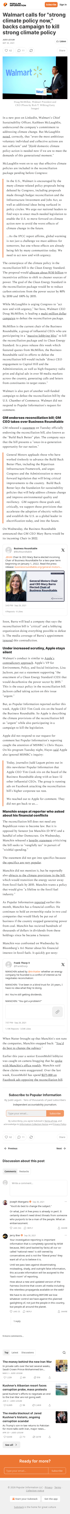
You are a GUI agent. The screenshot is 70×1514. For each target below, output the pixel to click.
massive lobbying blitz (42, 336)
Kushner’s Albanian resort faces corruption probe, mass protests (25, 1387)
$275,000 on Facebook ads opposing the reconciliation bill (32, 1077)
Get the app (51, 1498)
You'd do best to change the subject (33, 1045)
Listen (63, 41)
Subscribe (51, 4)
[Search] (64, 1352)
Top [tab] (6, 1352)
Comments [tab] (10, 1171)
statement (28, 428)
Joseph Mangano (19, 1201)
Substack (19, 1507)
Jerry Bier (15, 1235)
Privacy (48, 1487)
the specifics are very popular (22, 862)
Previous (12, 1148)
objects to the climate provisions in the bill (37, 875)
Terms (57, 1487)
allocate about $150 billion (46, 272)
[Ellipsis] (65, 1201)
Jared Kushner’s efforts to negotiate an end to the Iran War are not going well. (26, 1395)
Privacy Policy (59, 1124)
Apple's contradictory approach (28, 660)
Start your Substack (26, 1498)
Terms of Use (50, 1120)
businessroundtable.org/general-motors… (38, 566)
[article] (35, 1369)
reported (39, 902)
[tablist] (17, 1171)
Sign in (63, 4)
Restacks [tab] (24, 1171)
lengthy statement (40, 840)
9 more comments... (13, 1336)
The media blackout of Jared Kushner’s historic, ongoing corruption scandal (22, 1417)
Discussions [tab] (27, 1352)
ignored (8, 640)
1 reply (17, 1321)
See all (9, 1444)
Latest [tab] (15, 1352)
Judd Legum (9, 40)
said (56, 750)
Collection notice (35, 1490)
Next (59, 1148)
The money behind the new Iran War (27, 1361)
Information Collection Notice (34, 1124)
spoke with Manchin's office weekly (32, 1063)
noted (6, 136)
